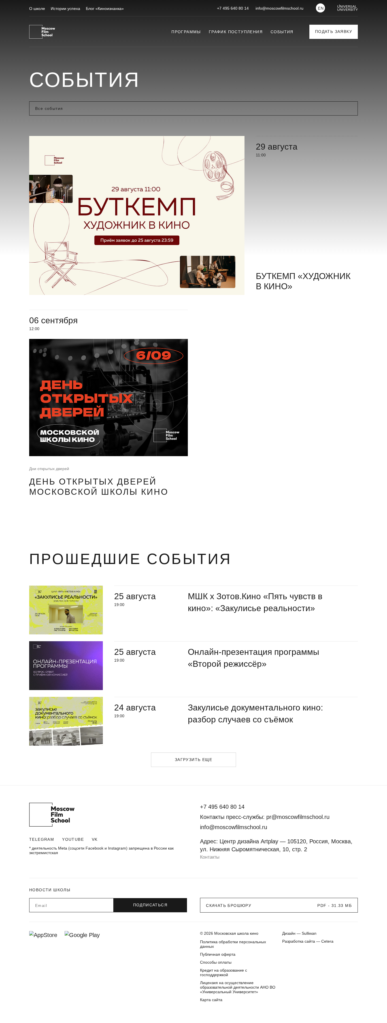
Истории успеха (65, 8)
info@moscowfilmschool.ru (279, 8)
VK (95, 839)
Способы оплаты (215, 962)
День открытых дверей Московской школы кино (98, 486)
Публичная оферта (217, 954)
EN (321, 8)
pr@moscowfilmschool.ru (297, 817)
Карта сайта (211, 999)
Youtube (73, 839)
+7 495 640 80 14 (233, 8)
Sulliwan (309, 933)
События (282, 32)
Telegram (41, 839)
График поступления (236, 32)
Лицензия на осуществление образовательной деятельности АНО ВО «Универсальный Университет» (237, 987)
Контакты (210, 857)
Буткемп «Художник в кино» (303, 281)
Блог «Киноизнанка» (105, 8)
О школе (37, 8)
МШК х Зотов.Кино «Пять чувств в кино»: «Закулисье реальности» (255, 602)
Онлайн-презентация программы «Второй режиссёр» (253, 657)
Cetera (327, 941)
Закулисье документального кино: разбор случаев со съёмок (255, 713)
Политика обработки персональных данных (233, 944)
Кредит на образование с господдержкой (223, 972)
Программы (186, 32)
